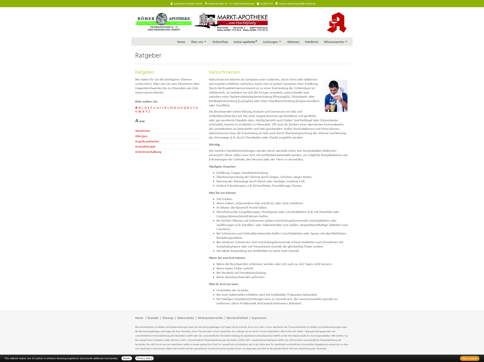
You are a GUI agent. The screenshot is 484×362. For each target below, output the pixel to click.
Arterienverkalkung (148, 151)
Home (181, 41)
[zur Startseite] (201, 22)
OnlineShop (220, 41)
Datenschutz (185, 317)
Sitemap (167, 317)
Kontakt (153, 317)
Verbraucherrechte (210, 317)
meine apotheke (245, 41)
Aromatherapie (145, 146)
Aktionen (293, 41)
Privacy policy (144, 358)
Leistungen (270, 41)
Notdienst (311, 41)
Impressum (259, 317)
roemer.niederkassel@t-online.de (297, 3)
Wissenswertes (334, 41)
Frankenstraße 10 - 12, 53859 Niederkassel (231, 3)
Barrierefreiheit (237, 317)
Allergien (141, 136)
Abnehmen (142, 130)
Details (126, 358)
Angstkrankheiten (147, 141)
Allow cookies (469, 358)
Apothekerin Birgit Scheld (188, 3)
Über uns (197, 41)
